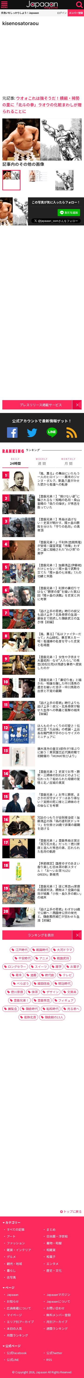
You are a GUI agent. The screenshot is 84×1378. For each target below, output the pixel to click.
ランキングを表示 (41, 934)
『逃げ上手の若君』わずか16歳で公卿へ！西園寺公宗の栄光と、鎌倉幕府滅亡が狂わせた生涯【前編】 (58, 914)
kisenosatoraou (20, 23)
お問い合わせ (55, 1308)
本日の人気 (14, 1328)
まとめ (51, 1229)
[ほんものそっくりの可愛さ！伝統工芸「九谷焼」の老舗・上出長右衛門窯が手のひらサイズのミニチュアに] (18, 734)
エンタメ (52, 1263)
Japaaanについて (58, 1301)
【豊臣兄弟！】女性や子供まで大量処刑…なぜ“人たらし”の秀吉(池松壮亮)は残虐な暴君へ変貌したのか (59, 662)
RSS (71, 432)
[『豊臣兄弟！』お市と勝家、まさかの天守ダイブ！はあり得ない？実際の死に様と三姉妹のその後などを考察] (18, 803)
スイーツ (41, 966)
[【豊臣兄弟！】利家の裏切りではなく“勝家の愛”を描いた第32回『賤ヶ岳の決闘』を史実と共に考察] (18, 597)
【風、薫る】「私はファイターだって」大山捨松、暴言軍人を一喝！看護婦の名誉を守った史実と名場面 (59, 639)
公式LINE (52, 432)
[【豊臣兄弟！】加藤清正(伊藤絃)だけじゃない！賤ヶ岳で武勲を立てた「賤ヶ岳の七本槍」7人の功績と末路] (18, 574)
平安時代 (24, 958)
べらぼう (23, 983)
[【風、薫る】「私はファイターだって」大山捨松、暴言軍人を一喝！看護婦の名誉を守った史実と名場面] (18, 642)
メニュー (4, 4)
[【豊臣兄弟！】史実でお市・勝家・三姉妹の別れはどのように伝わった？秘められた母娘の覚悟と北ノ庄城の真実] (18, 780)
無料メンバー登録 (58, 1315)
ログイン (61, 13)
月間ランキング (17, 1335)
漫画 (33, 975)
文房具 (71, 992)
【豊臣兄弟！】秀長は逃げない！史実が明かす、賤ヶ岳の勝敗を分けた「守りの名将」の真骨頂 (58, 524)
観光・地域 (14, 1263)
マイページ (14, 1315)
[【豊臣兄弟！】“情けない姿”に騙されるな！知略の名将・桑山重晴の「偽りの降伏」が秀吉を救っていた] (18, 505)
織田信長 (44, 983)
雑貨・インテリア (19, 1250)
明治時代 (64, 983)
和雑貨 (51, 1250)
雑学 (59, 966)
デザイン (52, 992)
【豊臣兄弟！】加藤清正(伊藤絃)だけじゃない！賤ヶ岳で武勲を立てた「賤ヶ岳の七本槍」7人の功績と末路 (59, 570)
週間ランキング (57, 1328)
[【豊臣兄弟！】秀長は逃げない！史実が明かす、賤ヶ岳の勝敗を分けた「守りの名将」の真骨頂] (18, 528)
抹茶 (35, 992)
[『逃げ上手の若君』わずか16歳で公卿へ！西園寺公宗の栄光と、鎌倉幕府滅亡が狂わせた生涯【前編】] (18, 918)
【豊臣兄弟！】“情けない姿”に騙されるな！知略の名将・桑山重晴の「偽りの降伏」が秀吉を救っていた (58, 501)
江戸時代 (21, 949)
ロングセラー (17, 966)
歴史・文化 (54, 1270)
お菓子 (74, 966)
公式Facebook (12, 432)
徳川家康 (17, 992)
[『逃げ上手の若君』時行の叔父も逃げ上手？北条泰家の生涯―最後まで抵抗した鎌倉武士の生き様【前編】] (18, 619)
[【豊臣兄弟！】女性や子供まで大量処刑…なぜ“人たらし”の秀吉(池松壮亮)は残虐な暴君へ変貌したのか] (18, 665)
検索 (79, 4)
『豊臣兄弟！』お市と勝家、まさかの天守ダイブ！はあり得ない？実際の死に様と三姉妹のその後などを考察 (58, 800)
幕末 (19, 975)
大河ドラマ (64, 949)
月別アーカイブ (56, 1321)
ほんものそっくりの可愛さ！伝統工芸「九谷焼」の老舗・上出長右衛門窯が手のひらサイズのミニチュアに (58, 731)
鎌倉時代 (32, 1008)
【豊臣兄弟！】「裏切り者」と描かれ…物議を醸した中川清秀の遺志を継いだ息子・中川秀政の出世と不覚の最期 (59, 685)
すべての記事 (15, 1229)
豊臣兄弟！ (21, 1000)
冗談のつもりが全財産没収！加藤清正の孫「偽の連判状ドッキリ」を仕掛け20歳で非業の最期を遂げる (58, 823)
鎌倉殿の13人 (54, 1017)
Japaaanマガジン (58, 1294)
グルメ (11, 1256)
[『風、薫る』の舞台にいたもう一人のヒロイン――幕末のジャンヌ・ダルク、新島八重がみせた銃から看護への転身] (18, 482)
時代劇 (49, 975)
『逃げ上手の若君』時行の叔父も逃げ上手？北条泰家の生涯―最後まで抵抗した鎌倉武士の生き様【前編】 (58, 616)
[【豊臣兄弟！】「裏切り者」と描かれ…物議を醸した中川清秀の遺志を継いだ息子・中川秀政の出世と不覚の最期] (18, 688)
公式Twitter (32, 432)
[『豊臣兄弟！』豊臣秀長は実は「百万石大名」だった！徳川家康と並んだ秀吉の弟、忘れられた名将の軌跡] (18, 849)
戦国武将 (63, 958)
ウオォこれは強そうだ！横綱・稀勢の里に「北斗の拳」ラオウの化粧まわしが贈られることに (42, 104)
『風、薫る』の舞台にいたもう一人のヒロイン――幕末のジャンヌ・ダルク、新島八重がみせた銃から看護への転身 (58, 478)
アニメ (43, 958)
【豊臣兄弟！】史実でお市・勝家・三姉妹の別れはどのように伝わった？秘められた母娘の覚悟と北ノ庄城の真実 (58, 777)
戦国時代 (42, 949)
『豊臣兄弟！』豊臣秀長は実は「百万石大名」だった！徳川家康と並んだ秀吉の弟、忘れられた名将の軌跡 (58, 846)
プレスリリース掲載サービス (41, 404)
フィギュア (66, 1000)
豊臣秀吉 (44, 1000)
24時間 (15, 461)
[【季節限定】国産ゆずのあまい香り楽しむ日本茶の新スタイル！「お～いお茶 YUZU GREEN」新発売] (18, 872)
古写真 (11, 1277)
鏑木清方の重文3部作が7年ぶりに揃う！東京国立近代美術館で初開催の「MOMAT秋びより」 (58, 752)
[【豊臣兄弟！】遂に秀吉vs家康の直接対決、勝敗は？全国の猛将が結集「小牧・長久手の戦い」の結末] (18, 895)
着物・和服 (54, 1243)
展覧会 (12, 1008)
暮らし (11, 1270)
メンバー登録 (76, 13)
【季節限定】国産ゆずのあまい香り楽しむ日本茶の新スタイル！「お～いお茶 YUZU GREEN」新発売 (58, 869)
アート (11, 1236)
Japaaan (42, 5)
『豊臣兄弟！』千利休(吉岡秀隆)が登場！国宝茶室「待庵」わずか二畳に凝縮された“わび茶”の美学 (59, 547)
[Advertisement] (35, 59)
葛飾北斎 (30, 1017)
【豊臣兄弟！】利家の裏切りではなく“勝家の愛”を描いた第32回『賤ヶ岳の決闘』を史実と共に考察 (58, 593)
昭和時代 (52, 1008)
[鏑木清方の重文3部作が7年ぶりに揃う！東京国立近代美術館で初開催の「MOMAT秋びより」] (18, 757)
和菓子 (51, 1256)
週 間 (42, 461)
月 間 (68, 461)
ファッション (16, 1243)
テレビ (67, 975)
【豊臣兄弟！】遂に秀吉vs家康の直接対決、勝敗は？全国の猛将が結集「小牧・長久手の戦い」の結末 (59, 891)
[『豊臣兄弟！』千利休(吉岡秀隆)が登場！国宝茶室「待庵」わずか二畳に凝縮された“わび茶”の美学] (18, 551)
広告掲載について (19, 1308)
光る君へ (73, 1008)
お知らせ (13, 1301)
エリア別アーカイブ (20, 1321)
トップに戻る (72, 1211)
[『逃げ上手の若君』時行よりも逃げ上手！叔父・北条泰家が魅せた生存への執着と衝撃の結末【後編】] (18, 711)
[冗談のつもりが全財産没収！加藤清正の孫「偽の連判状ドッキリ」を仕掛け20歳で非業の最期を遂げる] (18, 826)
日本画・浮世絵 (57, 1236)
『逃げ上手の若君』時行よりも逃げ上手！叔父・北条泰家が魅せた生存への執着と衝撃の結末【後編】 (58, 708)
